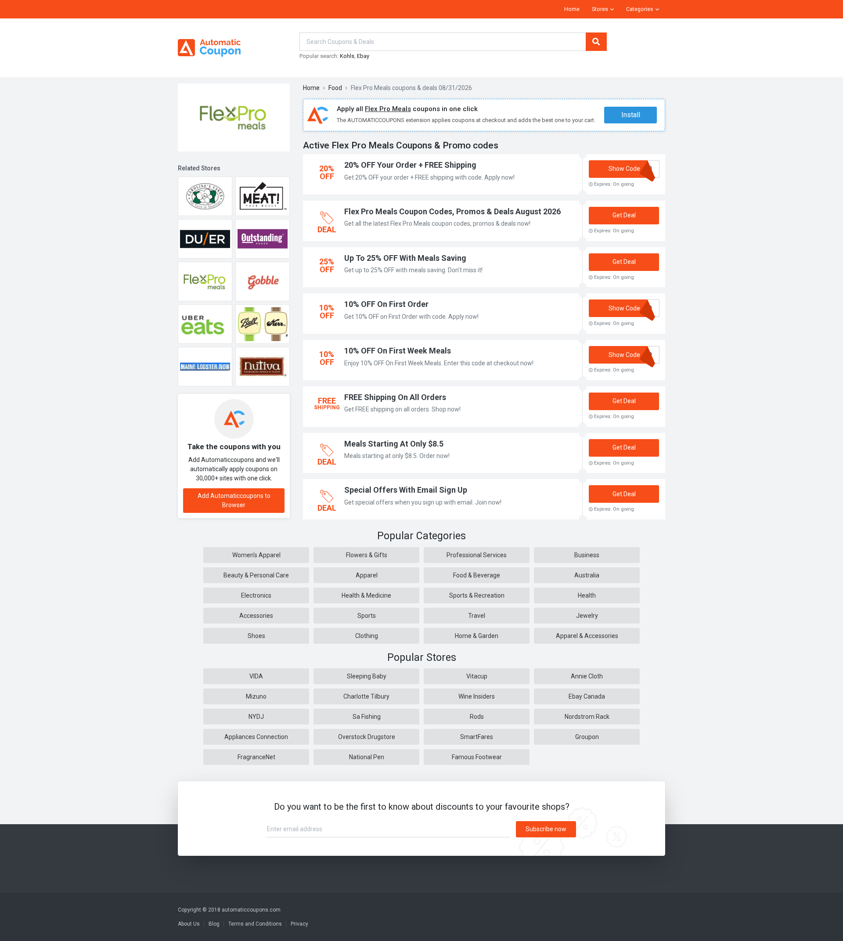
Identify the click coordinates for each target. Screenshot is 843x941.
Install (630, 115)
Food (335, 87)
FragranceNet (256, 757)
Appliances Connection (256, 736)
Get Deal (624, 215)
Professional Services (477, 555)
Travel (476, 615)
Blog (214, 924)
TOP (825, 932)
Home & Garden (476, 635)
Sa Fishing (367, 716)
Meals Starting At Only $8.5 (393, 443)
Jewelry (587, 615)
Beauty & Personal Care (256, 575)
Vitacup (476, 676)
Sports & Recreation (476, 595)
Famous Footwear (477, 757)
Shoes (256, 635)
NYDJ (256, 716)
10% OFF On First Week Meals (397, 350)
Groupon (587, 736)
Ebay (363, 56)
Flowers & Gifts (366, 555)
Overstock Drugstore (366, 736)
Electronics (256, 595)
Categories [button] (639, 9)
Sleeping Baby (366, 676)
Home (572, 9)
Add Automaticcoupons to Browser (234, 500)
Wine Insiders (476, 696)
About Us (189, 924)
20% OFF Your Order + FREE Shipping (410, 164)
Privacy (299, 924)
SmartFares (476, 736)
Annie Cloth (587, 676)
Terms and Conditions (255, 924)
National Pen (366, 757)
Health (587, 595)
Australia (586, 575)
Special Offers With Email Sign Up (405, 489)
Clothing (366, 635)
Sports (366, 615)
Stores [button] (600, 9)
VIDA (256, 676)
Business (586, 555)
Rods (477, 716)
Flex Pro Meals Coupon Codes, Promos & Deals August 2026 (452, 211)
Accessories (256, 615)
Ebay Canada (587, 696)
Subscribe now (546, 829)
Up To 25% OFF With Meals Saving (405, 258)
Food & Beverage (476, 575)
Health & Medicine (366, 595)
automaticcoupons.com (251, 910)
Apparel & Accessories (587, 635)
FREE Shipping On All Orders (395, 397)
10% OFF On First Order (386, 304)
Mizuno (256, 696)
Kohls (347, 56)
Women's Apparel (256, 555)
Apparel (367, 575)
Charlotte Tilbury (366, 696)
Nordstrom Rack (587, 716)
